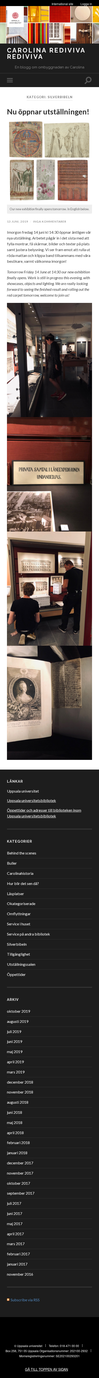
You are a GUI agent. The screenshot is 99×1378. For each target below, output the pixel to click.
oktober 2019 (18, 1011)
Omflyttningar (19, 913)
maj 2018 (14, 1122)
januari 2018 (17, 1152)
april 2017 (15, 1233)
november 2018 (20, 1092)
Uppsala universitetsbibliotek (31, 800)
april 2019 (15, 1061)
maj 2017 (14, 1223)
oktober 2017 (18, 1183)
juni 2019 (14, 1041)
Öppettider (16, 974)
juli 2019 (14, 1031)
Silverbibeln (17, 944)
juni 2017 (14, 1213)
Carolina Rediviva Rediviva (46, 53)
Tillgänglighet (18, 954)
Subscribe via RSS (25, 1299)
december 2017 (20, 1163)
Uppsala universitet (23, 791)
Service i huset (18, 923)
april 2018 (15, 1132)
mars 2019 (16, 1072)
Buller (12, 863)
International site (62, 4)
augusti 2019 (17, 1021)
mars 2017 (16, 1243)
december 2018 (20, 1082)
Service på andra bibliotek (28, 934)
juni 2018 (14, 1112)
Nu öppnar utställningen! (48, 111)
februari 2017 (18, 1253)
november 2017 (20, 1173)
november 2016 (20, 1274)
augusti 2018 (17, 1102)
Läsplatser (15, 893)
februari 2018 (18, 1142)
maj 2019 (14, 1051)
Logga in (86, 4)
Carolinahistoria (20, 873)
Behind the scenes (21, 853)
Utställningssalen (21, 964)
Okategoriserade (21, 903)
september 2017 (20, 1193)
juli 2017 (14, 1203)
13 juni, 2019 (17, 221)
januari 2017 (17, 1264)
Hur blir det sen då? (23, 883)
